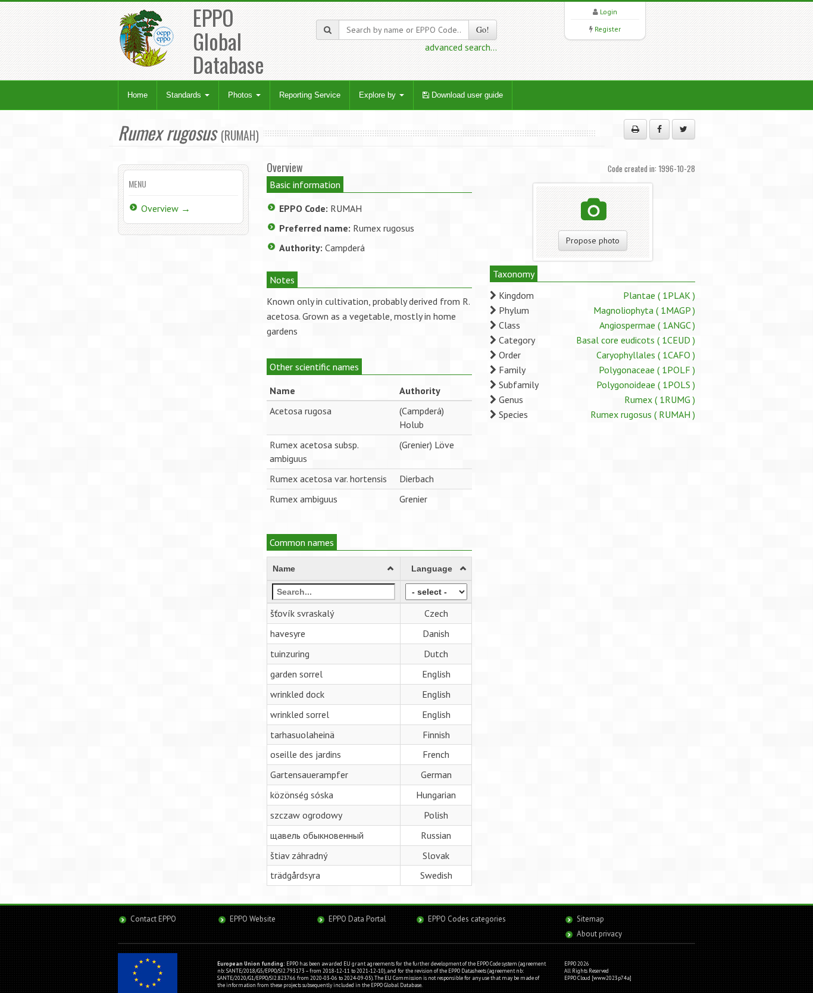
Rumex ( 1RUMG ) (659, 399)
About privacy (599, 934)
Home (137, 94)
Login (608, 11)
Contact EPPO (153, 919)
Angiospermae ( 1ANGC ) (647, 325)
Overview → (165, 208)
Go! (482, 29)
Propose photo (593, 240)
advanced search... (461, 47)
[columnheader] (334, 569)
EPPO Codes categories (467, 919)
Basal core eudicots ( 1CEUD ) (635, 340)
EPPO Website (253, 919)
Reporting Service (309, 94)
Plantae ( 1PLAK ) (659, 295)
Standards (185, 94)
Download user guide (466, 94)
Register (608, 28)
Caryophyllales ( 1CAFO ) (645, 355)
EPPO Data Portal (357, 919)
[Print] (635, 129)
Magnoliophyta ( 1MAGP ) (644, 310)
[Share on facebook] (659, 129)
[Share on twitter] (683, 129)
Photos (241, 94)
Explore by (378, 94)
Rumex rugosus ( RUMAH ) (642, 414)
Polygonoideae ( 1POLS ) (645, 385)
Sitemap (590, 919)
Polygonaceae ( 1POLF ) (647, 370)
